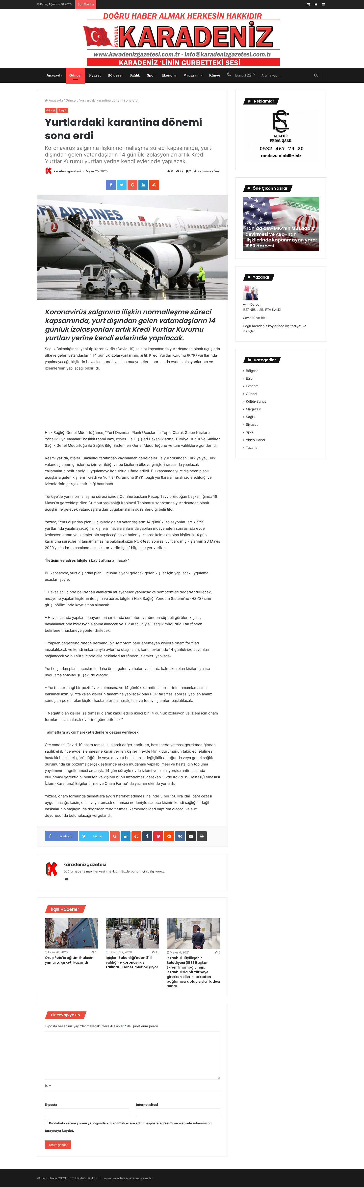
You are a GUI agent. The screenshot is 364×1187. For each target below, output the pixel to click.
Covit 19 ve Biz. (254, 318)
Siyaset (94, 75)
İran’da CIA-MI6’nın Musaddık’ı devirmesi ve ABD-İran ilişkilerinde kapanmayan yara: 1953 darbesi (281, 237)
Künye (214, 75)
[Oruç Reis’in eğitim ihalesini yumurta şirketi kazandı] (71, 933)
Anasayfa (54, 75)
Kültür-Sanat (256, 401)
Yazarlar (252, 447)
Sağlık (135, 75)
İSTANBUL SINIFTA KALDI (262, 310)
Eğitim (251, 378)
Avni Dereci (251, 304)
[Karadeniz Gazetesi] (182, 37)
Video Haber (255, 440)
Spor (151, 75)
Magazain (191, 75)
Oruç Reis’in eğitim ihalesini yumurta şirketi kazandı (69, 960)
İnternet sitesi (147, 1105)
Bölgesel (115, 75)
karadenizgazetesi (67, 171)
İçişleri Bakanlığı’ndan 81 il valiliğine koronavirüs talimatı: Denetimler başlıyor (132, 962)
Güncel (75, 75)
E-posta (51, 1105)
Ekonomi (169, 75)
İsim (48, 1086)
